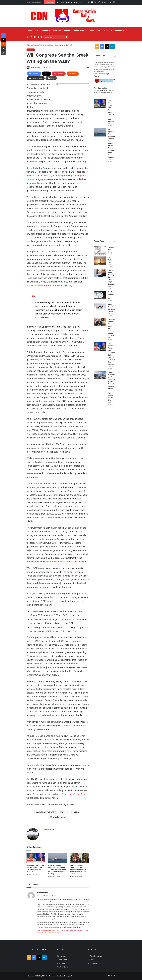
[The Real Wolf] (100, 250)
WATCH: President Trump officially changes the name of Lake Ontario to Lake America (78, 869)
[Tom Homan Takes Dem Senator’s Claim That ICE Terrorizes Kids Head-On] (36, 858)
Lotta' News (61, 963)
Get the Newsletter (80, 30)
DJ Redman (42, 893)
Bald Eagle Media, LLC (64, 976)
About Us (118, 30)
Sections (44, 30)
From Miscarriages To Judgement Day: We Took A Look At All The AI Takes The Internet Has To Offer (111, 386)
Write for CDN (95, 30)
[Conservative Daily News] (64, 15)
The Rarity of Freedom (111, 260)
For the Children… (111, 294)
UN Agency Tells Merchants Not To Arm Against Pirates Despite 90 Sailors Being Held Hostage (57, 869)
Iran (37, 30)
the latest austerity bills (38, 175)
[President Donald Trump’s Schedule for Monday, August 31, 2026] (100, 322)
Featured (36, 45)
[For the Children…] (100, 295)
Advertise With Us (96, 956)
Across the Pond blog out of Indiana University (49, 285)
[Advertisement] (104, 201)
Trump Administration (60, 30)
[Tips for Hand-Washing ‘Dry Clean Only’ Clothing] (100, 273)
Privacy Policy (94, 963)
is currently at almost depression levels (65, 561)
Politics (75, 812)
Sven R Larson (35, 67)
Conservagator (62, 956)
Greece (64, 812)
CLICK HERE (110, 67)
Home (30, 30)
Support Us (108, 30)
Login (92, 960)
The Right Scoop (62, 967)
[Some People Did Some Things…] (100, 307)
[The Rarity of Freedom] (100, 260)
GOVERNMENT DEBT (46, 812)
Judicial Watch (62, 960)
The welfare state (58, 817)
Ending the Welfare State (73, 794)
